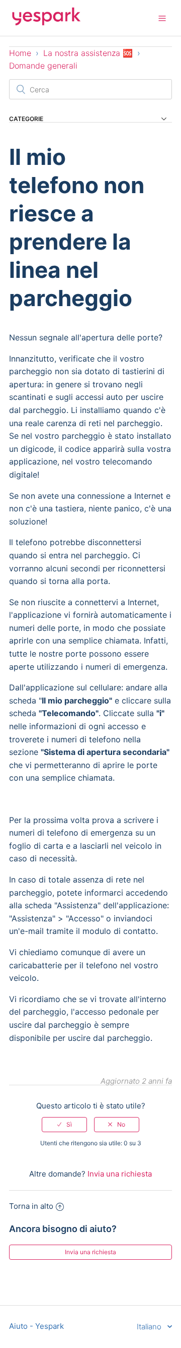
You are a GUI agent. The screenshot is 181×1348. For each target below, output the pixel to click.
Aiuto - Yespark (36, 1326)
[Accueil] (46, 23)
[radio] (64, 1124)
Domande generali (43, 66)
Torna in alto (31, 1206)
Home (20, 53)
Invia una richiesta (119, 1174)
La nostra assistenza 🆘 (88, 53)
